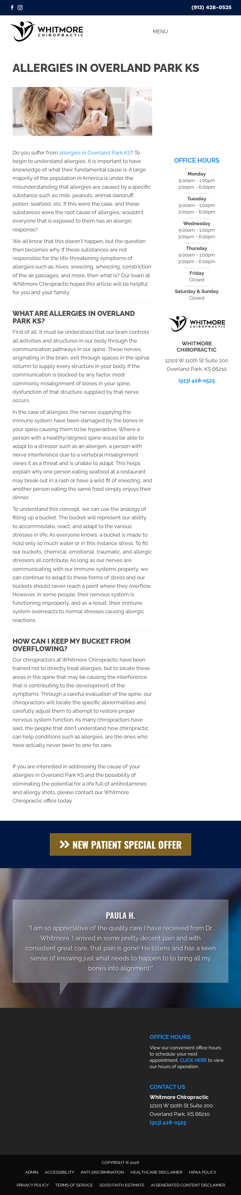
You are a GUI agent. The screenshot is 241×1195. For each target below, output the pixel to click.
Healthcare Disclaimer (156, 1172)
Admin (31, 1172)
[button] (120, 844)
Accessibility (59, 1172)
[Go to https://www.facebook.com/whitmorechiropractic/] (11, 8)
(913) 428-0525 (211, 7)
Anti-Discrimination (102, 1172)
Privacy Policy (33, 1185)
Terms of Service (74, 1185)
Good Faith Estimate (121, 1185)
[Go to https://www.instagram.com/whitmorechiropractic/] (20, 8)
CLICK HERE (193, 1060)
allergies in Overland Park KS (95, 152)
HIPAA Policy (202, 1172)
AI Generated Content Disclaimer (188, 1185)
